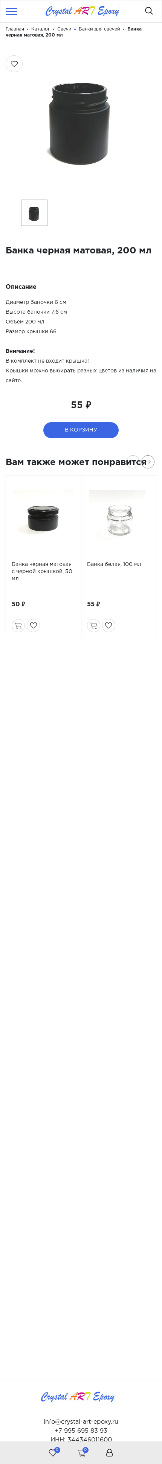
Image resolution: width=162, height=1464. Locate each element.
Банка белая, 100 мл (114, 564)
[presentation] (132, 461)
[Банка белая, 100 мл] (119, 519)
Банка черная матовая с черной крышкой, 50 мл (42, 571)
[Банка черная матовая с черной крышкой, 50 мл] (43, 519)
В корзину (81, 430)
